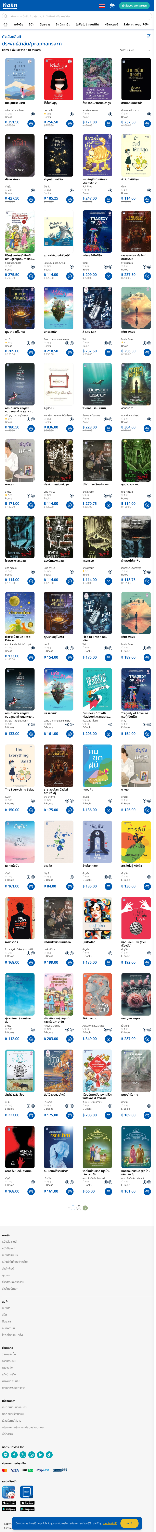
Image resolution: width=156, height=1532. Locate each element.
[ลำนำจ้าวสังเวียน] (20, 1070)
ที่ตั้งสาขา (7, 1434)
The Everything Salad (20, 790)
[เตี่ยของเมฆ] (136, 308)
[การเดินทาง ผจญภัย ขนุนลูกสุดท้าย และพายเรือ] (20, 384)
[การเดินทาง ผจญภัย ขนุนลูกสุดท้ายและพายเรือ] (20, 689)
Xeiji (84, 339)
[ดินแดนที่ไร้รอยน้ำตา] (59, 1147)
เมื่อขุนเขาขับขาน (15, 103)
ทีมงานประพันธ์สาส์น (92, 1102)
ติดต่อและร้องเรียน (13, 1414)
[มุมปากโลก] (97, 918)
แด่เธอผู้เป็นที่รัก (92, 256)
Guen (124, 186)
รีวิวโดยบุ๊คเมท (10, 1289)
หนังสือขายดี (9, 1242)
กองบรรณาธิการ (13, 263)
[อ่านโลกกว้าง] (97, 841)
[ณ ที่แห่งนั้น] (20, 841)
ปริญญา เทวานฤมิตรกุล (16, 415)
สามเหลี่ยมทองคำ (131, 103)
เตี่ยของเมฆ (128, 332)
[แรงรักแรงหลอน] (59, 536)
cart (112, 5)
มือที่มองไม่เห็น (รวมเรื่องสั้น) (133, 944)
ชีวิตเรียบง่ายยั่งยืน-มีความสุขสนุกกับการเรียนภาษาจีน (19, 257)
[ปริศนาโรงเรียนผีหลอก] (97, 460)
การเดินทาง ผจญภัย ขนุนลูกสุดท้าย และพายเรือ (18, 410)
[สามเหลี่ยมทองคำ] (136, 79)
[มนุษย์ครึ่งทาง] (136, 1070)
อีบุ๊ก (32, 24)
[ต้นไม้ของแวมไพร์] (59, 1070)
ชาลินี (85, 263)
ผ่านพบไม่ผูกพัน (130, 561)
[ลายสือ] (59, 841)
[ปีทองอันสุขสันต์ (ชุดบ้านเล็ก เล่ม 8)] (136, 1147)
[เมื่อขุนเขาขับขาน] (20, 79)
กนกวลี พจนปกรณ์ (130, 415)
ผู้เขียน (6, 1275)
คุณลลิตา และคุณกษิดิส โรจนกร (58, 415)
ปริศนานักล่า (12, 179)
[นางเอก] (20, 460)
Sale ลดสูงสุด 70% (136, 24)
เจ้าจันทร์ (125, 1026)
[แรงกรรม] (97, 536)
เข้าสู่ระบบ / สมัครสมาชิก (134, 6)
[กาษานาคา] (136, 384)
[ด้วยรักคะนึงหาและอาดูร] (97, 79)
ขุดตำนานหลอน (130, 485)
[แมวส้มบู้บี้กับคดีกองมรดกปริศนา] (97, 155)
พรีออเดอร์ (111, 24)
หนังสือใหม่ (8, 1248)
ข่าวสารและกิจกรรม (13, 1282)
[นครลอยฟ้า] (59, 308)
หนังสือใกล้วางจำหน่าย (15, 1262)
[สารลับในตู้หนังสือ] (136, 841)
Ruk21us (87, 186)
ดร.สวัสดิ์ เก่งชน (90, 721)
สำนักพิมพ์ (8, 1268)
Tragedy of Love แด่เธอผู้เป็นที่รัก (134, 715)
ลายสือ (48, 866)
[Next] (85, 1207)
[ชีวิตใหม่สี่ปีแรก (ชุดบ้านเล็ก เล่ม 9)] (97, 1147)
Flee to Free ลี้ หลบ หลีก (94, 638)
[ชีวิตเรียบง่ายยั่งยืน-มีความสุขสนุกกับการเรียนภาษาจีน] (20, 231)
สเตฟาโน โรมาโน (90, 110)
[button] (31, 123)
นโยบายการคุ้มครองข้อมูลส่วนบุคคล (23, 1427)
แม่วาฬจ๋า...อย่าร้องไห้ (57, 256)
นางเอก (9, 485)
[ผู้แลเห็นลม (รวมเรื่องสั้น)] (20, 994)
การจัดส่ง (7, 1368)
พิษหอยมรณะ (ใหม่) (94, 408)
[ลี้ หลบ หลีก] (97, 308)
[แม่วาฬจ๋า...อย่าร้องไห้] (59, 231)
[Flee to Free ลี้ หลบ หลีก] (97, 613)
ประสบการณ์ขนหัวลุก (56, 485)
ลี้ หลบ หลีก (89, 332)
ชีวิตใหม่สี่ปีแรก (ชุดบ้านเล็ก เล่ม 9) (96, 1173)
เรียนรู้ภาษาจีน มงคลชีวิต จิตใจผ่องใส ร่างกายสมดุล (97, 1096)
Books (8, 117)
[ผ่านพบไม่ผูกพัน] (136, 536)
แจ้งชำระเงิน (9, 1374)
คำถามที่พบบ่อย (11, 1381)
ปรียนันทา (48, 1178)
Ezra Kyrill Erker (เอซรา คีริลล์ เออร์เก (19, 949)
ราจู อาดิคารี (127, 263)
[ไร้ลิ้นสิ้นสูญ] (59, 79)
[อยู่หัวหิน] (59, 384)
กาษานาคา (127, 408)
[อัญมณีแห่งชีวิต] (59, 155)
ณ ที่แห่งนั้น (12, 866)
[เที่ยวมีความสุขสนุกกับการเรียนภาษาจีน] (59, 994)
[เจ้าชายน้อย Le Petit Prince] (20, 613)
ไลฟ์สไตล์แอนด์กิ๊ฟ (87, 24)
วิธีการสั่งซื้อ (9, 1354)
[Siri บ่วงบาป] (97, 994)
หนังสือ (18, 24)
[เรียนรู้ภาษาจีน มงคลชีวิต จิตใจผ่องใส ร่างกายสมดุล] (97, 1070)
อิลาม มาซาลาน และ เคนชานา (57, 339)
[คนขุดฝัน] (97, 765)
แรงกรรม (88, 561)
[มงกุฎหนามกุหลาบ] (136, 994)
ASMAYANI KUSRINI (93, 1026)
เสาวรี (8, 339)
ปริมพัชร (48, 1102)
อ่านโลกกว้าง (90, 866)
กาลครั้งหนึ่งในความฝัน (18, 1171)
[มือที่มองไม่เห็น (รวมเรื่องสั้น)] (136, 918)
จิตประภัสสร (127, 339)
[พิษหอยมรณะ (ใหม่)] (97, 384)
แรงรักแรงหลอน (54, 561)
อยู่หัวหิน (49, 408)
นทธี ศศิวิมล (49, 492)
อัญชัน (8, 186)
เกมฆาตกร (11, 942)
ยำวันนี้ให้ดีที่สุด (130, 179)
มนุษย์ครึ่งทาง (129, 1095)
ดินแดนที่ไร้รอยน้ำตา (56, 1171)
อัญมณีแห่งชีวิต (53, 179)
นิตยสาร (45, 24)
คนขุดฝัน (87, 790)
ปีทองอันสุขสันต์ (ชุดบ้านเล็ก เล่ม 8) (135, 1173)
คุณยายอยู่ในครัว (15, 332)
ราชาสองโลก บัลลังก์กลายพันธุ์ (133, 257)
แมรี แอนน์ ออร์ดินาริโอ (55, 263)
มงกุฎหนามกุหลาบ (132, 1018)
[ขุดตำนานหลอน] (136, 460)
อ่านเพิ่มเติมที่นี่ (110, 1523)
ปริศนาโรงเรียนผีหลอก (95, 485)
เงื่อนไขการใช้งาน (12, 1421)
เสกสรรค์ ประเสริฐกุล (131, 568)
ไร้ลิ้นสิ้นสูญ (50, 103)
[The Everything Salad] (20, 765)
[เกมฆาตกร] (20, 918)
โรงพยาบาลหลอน (15, 561)
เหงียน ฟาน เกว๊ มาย (14, 110)
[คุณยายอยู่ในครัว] (20, 308)
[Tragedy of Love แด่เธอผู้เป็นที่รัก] (136, 689)
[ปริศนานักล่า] (20, 155)
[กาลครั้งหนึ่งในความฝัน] (20, 1147)
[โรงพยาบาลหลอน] (20, 536)
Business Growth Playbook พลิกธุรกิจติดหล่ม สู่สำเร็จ (97, 715)
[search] (5, 16)
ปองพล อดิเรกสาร (130, 110)
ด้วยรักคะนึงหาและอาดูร (96, 103)
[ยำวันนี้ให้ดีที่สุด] (136, 155)
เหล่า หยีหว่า (49, 110)
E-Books (48, 651)
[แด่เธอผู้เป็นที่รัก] (97, 231)
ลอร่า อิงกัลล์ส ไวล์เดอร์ (93, 1178)
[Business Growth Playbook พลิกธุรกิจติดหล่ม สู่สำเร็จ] (97, 689)
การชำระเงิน (9, 1361)
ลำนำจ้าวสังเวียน (15, 1095)
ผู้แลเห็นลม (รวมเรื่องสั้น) (18, 1020)
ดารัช (7, 1102)
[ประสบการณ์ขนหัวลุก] (59, 460)
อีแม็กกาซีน (63, 24)
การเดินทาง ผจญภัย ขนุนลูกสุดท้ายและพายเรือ (18, 715)
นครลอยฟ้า (50, 332)
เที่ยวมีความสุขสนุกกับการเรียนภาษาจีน (57, 1020)
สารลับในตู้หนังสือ (131, 866)
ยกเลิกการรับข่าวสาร (13, 1388)
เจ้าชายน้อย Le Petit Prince (17, 638)
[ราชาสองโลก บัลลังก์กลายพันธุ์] (136, 231)
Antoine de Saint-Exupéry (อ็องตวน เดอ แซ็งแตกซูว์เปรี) (19, 644)
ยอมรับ (129, 1523)
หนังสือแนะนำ (10, 1255)
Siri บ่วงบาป (90, 1018)
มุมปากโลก (88, 942)
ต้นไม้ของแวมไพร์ (54, 1095)
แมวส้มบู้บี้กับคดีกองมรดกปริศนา (94, 181)
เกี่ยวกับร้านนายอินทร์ (14, 1407)
